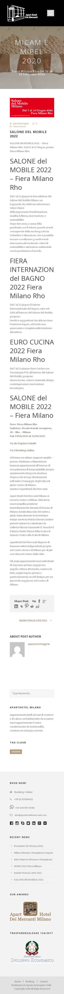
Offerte (15, 752)
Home (17, 981)
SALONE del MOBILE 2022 (28, 879)
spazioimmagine (21, 123)
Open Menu (50, 13)
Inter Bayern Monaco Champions (33, 859)
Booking (29, 981)
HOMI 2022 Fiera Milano (28, 866)
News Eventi (19, 126)
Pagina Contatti (27, 443)
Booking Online (25, 450)
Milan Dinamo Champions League (33, 852)
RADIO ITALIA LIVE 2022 (28, 872)
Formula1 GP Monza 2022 (28, 846)
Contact (44, 981)
